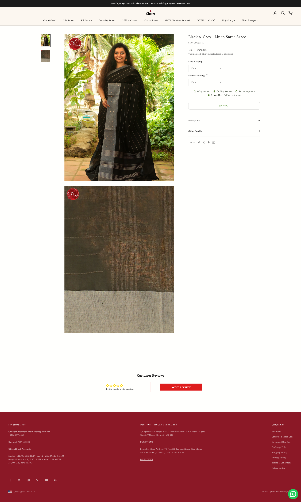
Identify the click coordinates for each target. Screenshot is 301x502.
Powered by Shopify (284, 492)
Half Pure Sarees (129, 20)
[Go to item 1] (46, 40)
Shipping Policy (279, 452)
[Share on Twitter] (203, 142)
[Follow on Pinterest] (37, 480)
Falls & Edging (195, 61)
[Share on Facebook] (199, 142)
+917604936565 (16, 435)
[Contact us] (293, 494)
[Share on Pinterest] (208, 142)
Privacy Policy (279, 457)
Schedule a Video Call (282, 437)
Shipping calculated (211, 54)
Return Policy (278, 468)
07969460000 (23, 442)
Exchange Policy (280, 447)
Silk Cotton (86, 20)
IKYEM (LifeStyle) (206, 20)
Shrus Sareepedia (250, 20)
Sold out (224, 105)
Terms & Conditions (281, 463)
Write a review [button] (181, 387)
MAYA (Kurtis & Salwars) (177, 20)
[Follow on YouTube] (46, 480)
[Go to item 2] (46, 56)
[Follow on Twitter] (19, 480)
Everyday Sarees (107, 20)
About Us (276, 431)
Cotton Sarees (151, 20)
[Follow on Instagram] (28, 480)
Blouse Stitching (196, 75)
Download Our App (281, 442)
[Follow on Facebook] (10, 480)
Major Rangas (228, 20)
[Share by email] (213, 142)
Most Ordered (49, 20)
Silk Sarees (68, 20)
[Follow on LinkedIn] (55, 480)
